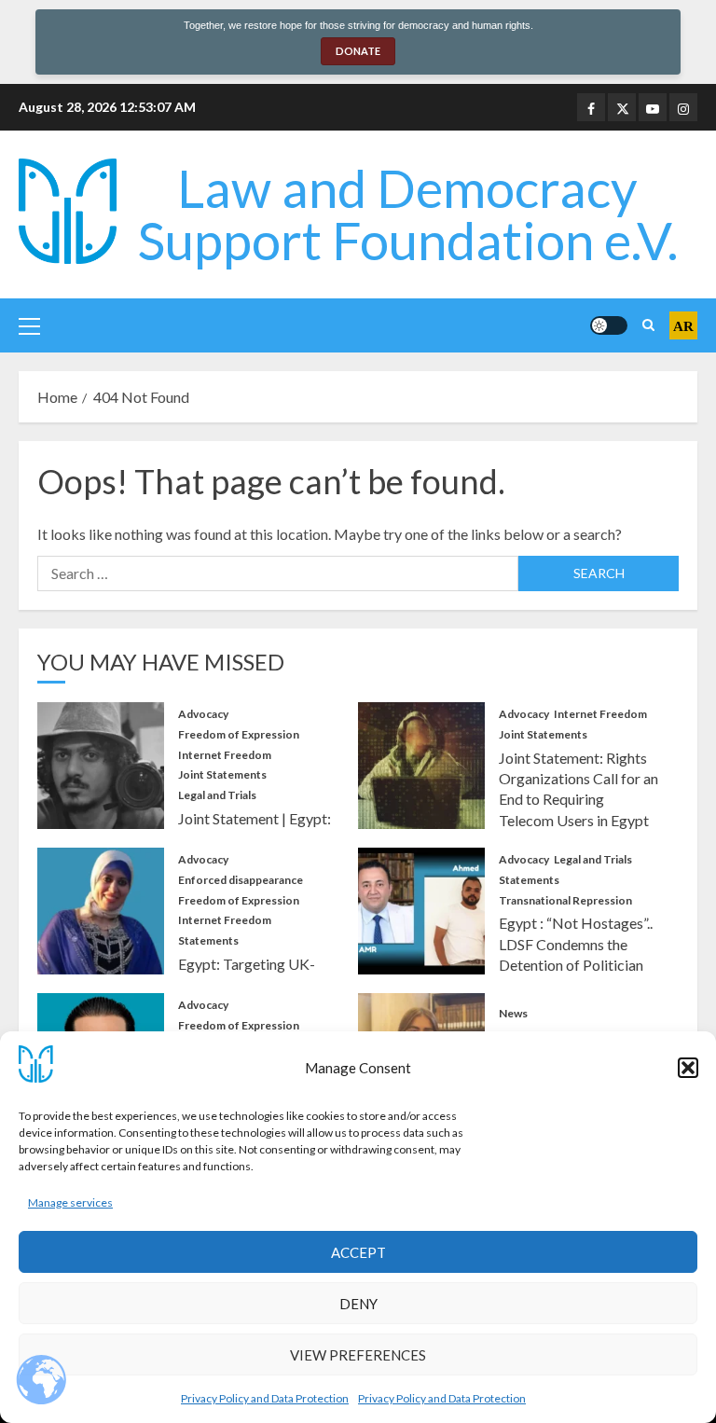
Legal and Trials (217, 795)
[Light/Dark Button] (608, 325)
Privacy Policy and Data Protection (265, 1398)
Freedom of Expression (238, 734)
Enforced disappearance (240, 880)
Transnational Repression (565, 900)
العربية (683, 325)
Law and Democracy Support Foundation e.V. (408, 214)
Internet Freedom (224, 755)
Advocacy (203, 714)
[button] (688, 1067)
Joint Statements (222, 774)
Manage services (70, 1202)
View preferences (358, 1355)
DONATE (358, 51)
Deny (358, 1303)
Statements (208, 940)
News (513, 1013)
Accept (358, 1252)
